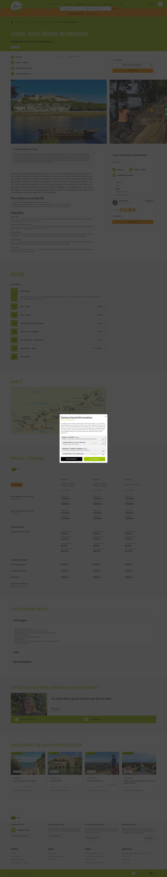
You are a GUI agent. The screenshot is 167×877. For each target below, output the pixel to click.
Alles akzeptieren (94, 459)
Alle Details (94, 443)
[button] (101, 440)
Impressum (63, 420)
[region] (83, 445)
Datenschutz (71, 420)
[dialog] (83, 438)
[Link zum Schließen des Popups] (105, 416)
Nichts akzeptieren (71, 459)
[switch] (102, 439)
